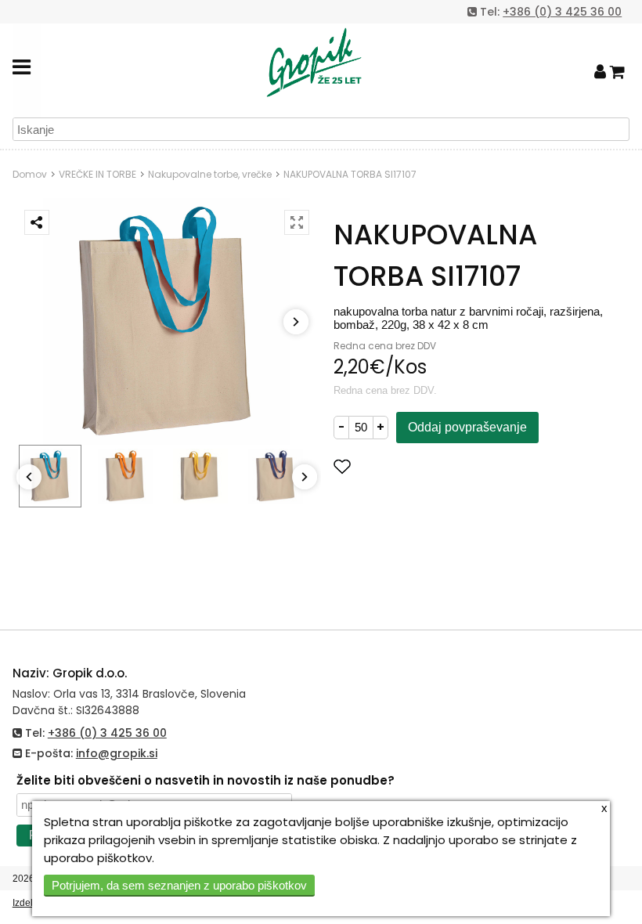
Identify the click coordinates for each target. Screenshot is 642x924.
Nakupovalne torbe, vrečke (210, 174)
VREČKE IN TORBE (97, 174)
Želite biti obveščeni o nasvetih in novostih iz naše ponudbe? (205, 780)
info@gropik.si (116, 753)
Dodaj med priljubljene (420, 466)
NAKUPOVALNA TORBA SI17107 (350, 174)
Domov (30, 174)
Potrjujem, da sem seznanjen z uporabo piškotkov (179, 885)
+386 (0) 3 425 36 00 (562, 12)
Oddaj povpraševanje (467, 427)
